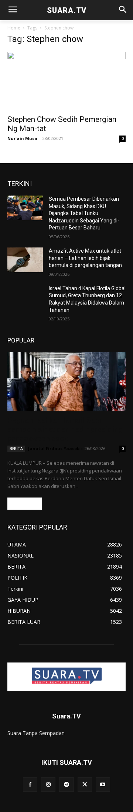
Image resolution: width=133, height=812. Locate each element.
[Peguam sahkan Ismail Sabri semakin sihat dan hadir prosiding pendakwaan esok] (66, 381)
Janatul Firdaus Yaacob (53, 448)
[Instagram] (48, 784)
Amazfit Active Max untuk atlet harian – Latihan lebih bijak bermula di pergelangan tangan (85, 258)
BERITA (16, 448)
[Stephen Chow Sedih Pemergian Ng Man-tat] (66, 81)
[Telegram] (66, 784)
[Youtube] (103, 784)
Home (13, 28)
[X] (85, 784)
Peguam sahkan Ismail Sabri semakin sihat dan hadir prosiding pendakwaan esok (65, 429)
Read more (24, 503)
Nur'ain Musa (22, 138)
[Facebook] (30, 784)
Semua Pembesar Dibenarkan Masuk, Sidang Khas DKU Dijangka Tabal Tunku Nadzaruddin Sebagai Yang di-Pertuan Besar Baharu (84, 213)
